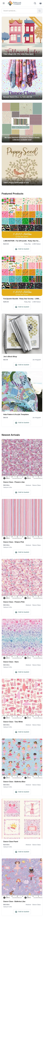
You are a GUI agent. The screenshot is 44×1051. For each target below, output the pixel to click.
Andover (28, 485)
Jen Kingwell (37, 359)
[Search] (35, 3)
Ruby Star (27, 244)
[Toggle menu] (4, 3)
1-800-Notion (36, 244)
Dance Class (36, 485)
